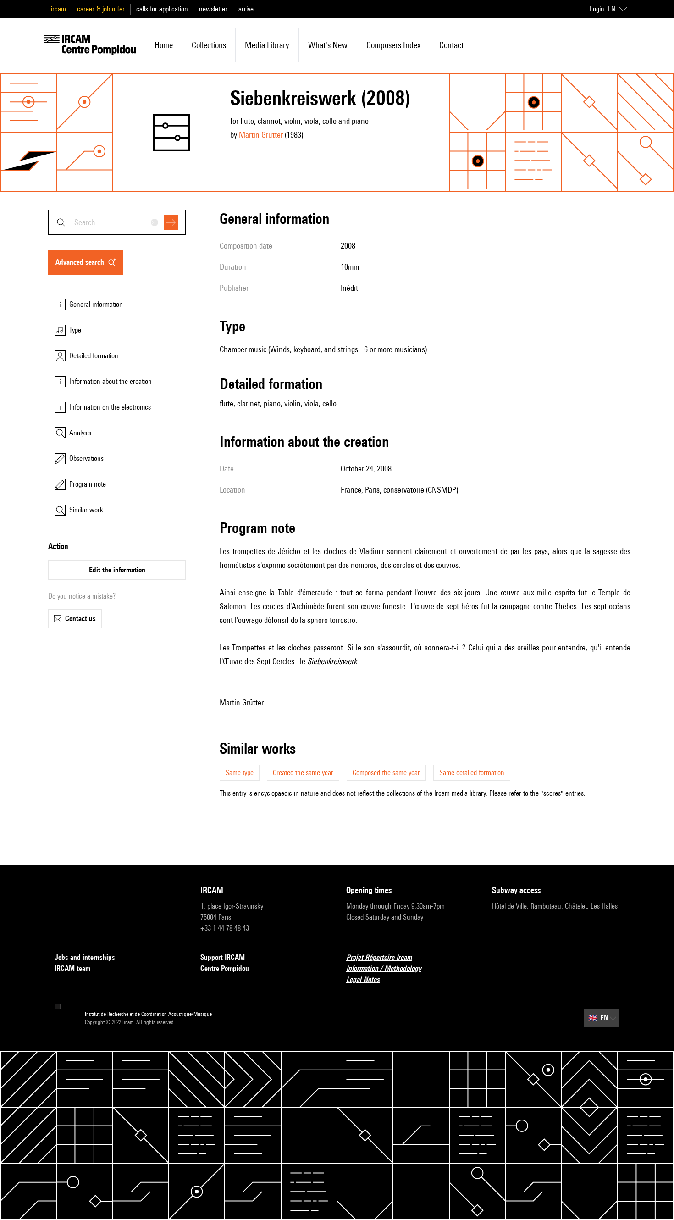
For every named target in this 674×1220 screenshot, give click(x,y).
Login (597, 9)
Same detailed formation (471, 772)
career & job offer (101, 9)
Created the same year (303, 772)
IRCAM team (72, 968)
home (164, 45)
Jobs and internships (85, 957)
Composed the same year (386, 772)
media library (267, 45)
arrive (246, 9)
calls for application (162, 9)
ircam (58, 9)
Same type (240, 772)
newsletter (213, 9)
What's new (328, 45)
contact (451, 45)
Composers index (393, 45)
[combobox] (117, 222)
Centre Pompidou (224, 968)
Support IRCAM (222, 957)
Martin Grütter (261, 134)
